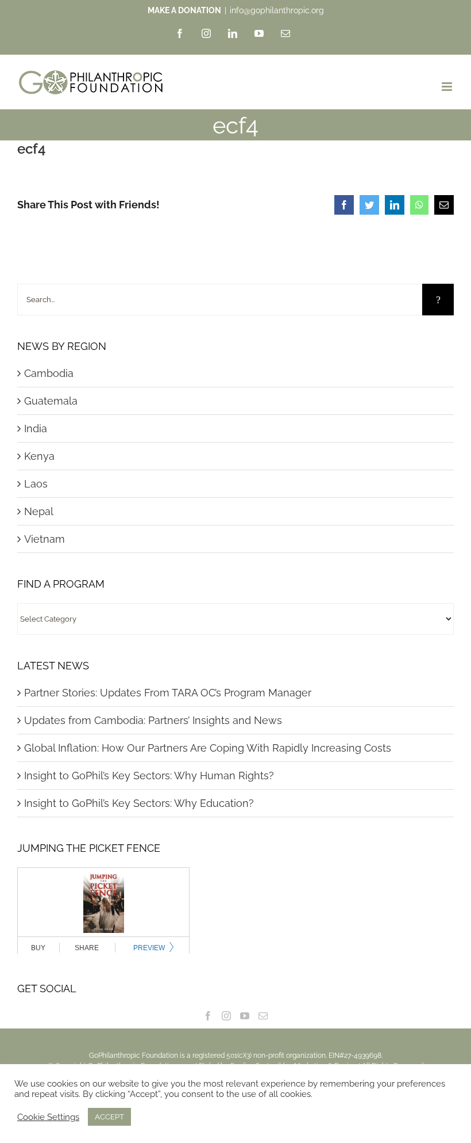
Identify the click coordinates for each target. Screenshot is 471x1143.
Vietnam (44, 539)
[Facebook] (208, 1015)
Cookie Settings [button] (48, 1117)
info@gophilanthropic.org (277, 10)
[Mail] (263, 1015)
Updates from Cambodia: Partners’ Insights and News (153, 720)
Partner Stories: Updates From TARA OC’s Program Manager (167, 693)
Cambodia (49, 373)
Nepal (38, 511)
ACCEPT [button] (109, 1116)
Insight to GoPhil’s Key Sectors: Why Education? (139, 803)
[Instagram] (226, 1015)
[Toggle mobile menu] (448, 87)
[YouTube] (244, 1015)
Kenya (39, 456)
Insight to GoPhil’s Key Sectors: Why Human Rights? (149, 775)
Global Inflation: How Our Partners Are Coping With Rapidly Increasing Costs (207, 748)
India (35, 428)
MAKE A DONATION (184, 10)
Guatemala (51, 401)
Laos (36, 484)
